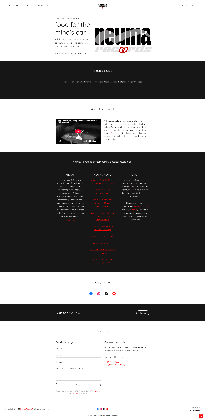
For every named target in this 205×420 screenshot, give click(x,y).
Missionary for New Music (102, 236)
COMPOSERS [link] (42, 5)
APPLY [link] (18, 5)
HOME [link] (8, 6)
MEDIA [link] (29, 5)
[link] (102, 5)
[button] (199, 5)
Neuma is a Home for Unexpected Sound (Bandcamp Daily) (102, 203)
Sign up (143, 313)
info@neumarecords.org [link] (114, 364)
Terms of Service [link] (77, 393)
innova (134, 210)
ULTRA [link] (184, 5)
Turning (114, 133)
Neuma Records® (26, 409)
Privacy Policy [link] (95, 391)
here (132, 190)
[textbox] (104, 312)
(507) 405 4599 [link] (113, 362)
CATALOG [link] (172, 5)
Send (78, 385)
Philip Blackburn (141, 206)
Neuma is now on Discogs (102, 243)
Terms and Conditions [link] (109, 415)
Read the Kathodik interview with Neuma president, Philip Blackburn (102, 216)
